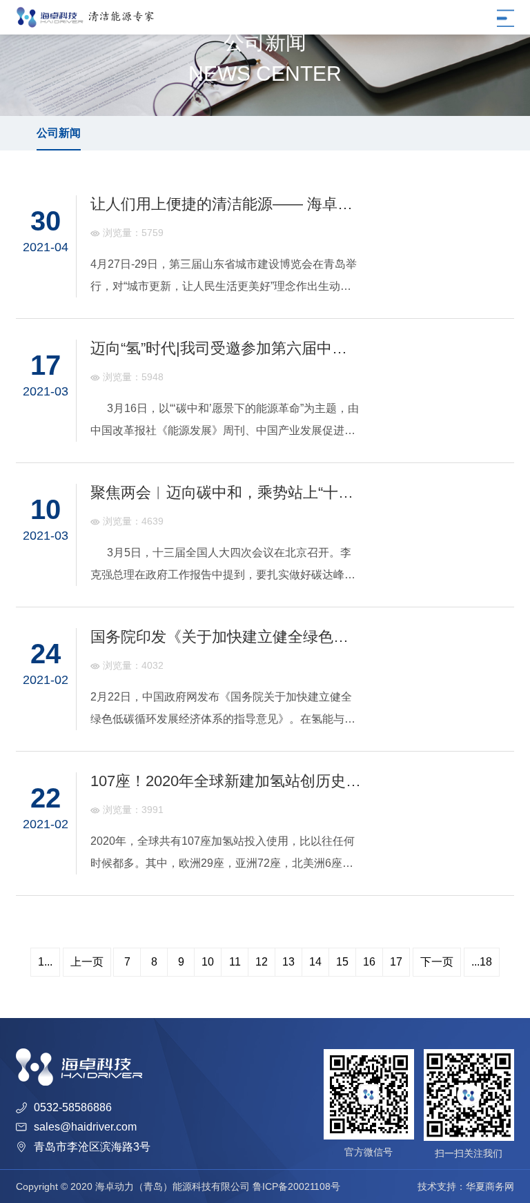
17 (396, 962)
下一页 (436, 962)
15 (342, 962)
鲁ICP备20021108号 (296, 1186)
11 (235, 962)
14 (315, 962)
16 (369, 962)
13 (288, 962)
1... (45, 962)
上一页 (87, 962)
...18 (481, 962)
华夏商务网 (490, 1186)
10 (208, 962)
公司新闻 (59, 133)
